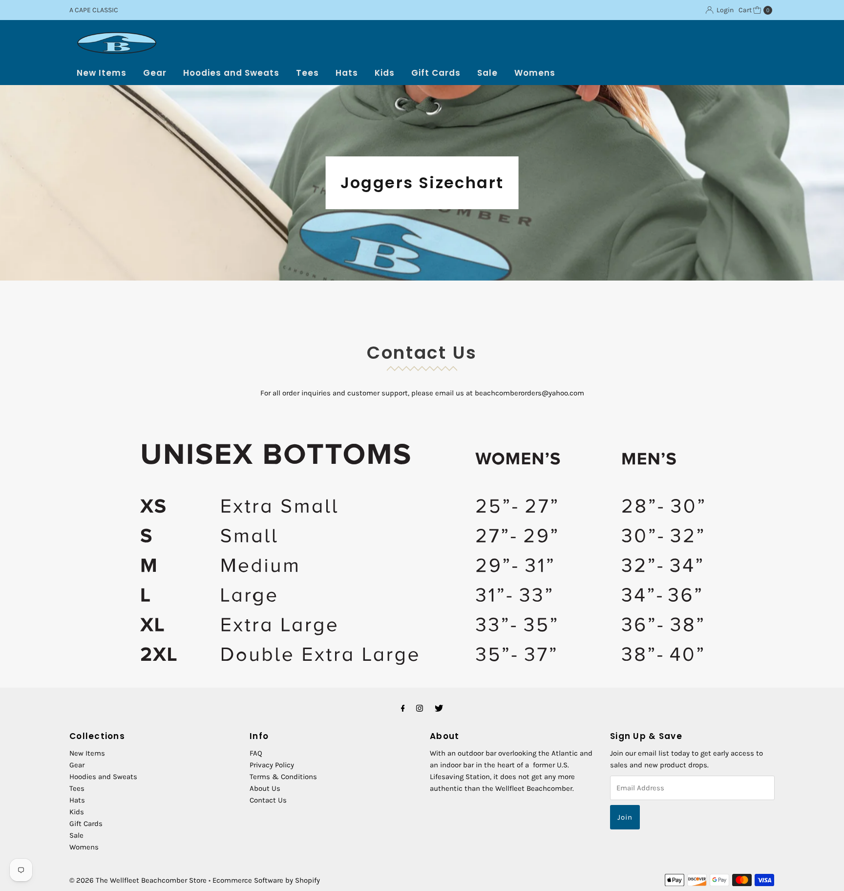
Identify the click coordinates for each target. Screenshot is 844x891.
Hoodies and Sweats (231, 73)
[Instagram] (419, 708)
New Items (102, 73)
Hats (347, 73)
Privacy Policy (272, 765)
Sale (487, 73)
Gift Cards (436, 73)
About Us (265, 788)
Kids (385, 73)
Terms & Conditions (283, 776)
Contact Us (268, 800)
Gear (155, 73)
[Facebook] (403, 708)
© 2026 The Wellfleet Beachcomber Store (138, 880)
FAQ (256, 753)
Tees (307, 73)
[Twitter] (439, 708)
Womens (534, 73)
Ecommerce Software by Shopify (266, 880)
